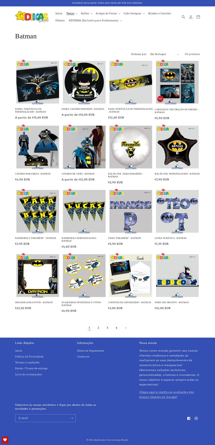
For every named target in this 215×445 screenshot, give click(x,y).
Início (18, 350)
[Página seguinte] (125, 328)
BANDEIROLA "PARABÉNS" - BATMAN (35, 238)
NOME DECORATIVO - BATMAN (172, 302)
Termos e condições (27, 362)
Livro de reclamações (28, 374)
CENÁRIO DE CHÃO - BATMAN (78, 174)
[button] (71, 13)
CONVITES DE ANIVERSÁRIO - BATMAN (129, 302)
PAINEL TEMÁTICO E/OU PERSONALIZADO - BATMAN (30, 110)
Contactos (83, 356)
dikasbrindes (100, 440)
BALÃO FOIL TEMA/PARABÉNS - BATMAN (125, 175)
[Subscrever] (71, 418)
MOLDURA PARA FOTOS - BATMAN (34, 302)
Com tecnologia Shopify (117, 440)
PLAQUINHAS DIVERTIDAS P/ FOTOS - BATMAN (82, 303)
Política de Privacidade (29, 356)
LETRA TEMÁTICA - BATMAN (170, 238)
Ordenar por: (139, 54)
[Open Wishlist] (5, 440)
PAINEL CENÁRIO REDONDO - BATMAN (83, 109)
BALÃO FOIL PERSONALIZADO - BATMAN (177, 174)
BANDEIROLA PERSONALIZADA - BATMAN (79, 239)
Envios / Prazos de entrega (31, 368)
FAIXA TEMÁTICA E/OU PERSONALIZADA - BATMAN (130, 110)
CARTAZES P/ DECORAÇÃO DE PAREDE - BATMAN (177, 111)
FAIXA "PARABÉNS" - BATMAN (124, 238)
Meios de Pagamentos (90, 350)
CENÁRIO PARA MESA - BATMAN (33, 174)
